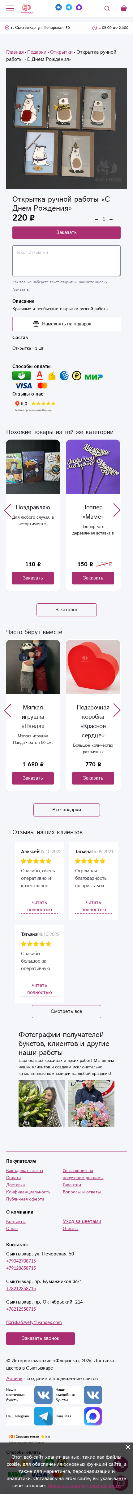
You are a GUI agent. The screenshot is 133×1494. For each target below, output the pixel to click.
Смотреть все (66, 1011)
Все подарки (66, 809)
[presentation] (7, 510)
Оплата (13, 1178)
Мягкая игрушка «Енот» (93, 717)
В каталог (66, 609)
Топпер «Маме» (33, 512)
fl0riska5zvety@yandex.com (34, 1322)
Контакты (16, 1222)
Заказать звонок (40, 1338)
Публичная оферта (25, 1199)
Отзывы (71, 1229)
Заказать (66, 232)
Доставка (15, 1185)
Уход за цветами (82, 1221)
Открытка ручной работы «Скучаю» (93, 517)
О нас (12, 1229)
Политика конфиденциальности (84, 1485)
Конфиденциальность (28, 1192)
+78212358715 (21, 1288)
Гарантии (72, 1185)
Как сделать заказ (24, 1171)
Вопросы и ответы (82, 1192)
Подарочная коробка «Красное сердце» (32, 721)
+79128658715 (21, 1268)
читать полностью (39, 906)
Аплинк (14, 1378)
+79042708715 (21, 1261)
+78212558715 (21, 1309)
